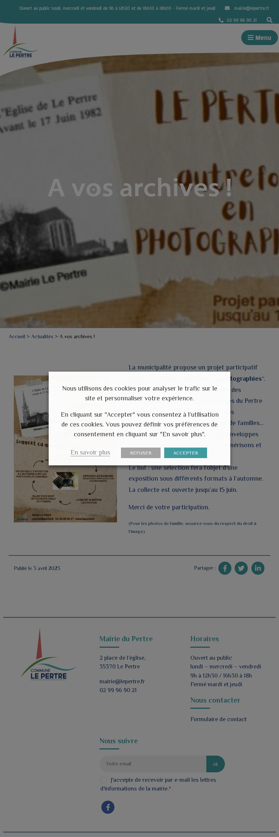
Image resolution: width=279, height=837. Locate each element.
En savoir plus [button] (90, 452)
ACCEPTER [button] (185, 453)
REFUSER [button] (140, 453)
